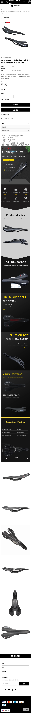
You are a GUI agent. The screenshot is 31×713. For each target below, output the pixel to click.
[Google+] (16, 690)
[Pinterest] (9, 690)
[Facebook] (3, 690)
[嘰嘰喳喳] (6, 690)
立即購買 (15, 110)
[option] (15, 5)
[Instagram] (13, 690)
